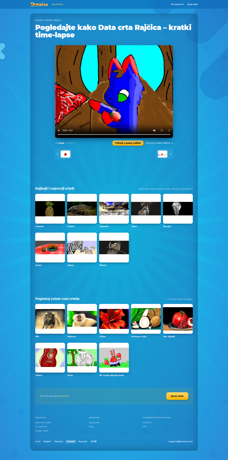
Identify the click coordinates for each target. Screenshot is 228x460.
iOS (144, 426)
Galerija (48, 20)
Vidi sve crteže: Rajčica (158, 143)
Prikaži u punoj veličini (128, 143)
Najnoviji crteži (43, 422)
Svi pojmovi (177, 4)
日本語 (94, 441)
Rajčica (57, 20)
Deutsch (59, 441)
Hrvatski (71, 441)
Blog (91, 426)
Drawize (39, 20)
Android (147, 422)
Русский (82, 441)
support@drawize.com (181, 441)
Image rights (42, 430)
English (47, 441)
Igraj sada (192, 4)
